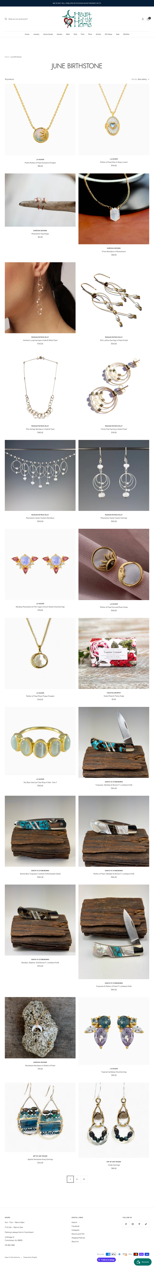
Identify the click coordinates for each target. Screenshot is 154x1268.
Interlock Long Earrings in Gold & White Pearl (40, 340)
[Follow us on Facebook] (126, 1224)
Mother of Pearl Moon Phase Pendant (40, 696)
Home (27, 34)
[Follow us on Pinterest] (139, 1224)
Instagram (75, 1230)
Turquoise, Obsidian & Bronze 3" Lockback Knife (113, 785)
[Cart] (148, 19)
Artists (98, 34)
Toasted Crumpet (114, 693)
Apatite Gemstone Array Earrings (40, 1159)
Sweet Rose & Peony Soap (114, 696)
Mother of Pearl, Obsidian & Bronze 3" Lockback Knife (113, 874)
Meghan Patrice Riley (40, 337)
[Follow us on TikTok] (146, 1224)
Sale (117, 34)
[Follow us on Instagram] (132, 1224)
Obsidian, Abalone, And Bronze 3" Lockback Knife (40, 962)
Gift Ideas (108, 34)
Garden (59, 34)
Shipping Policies (78, 1238)
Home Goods (48, 34)
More (90, 34)
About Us (75, 1241)
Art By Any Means (40, 1156)
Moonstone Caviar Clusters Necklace (40, 518)
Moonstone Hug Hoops (40, 234)
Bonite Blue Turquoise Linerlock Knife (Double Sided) (40, 874)
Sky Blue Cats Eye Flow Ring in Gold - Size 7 (40, 782)
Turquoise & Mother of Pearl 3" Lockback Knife (114, 986)
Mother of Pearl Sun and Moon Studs (114, 607)
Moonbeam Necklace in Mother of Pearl (40, 1065)
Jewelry (36, 34)
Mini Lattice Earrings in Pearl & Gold (114, 340)
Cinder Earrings (114, 1165)
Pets (82, 34)
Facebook (75, 1226)
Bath (68, 34)
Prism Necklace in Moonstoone (114, 251)
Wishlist (126, 34)
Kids (75, 34)
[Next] (83, 1179)
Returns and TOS (78, 1234)
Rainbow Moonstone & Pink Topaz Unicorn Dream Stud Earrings (40, 607)
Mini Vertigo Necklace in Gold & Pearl (40, 429)
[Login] (143, 19)
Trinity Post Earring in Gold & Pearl (114, 429)
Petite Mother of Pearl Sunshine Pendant (40, 163)
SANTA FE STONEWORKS (114, 782)
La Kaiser (40, 159)
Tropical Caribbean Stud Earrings (114, 1072)
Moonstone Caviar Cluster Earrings (114, 518)
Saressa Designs (40, 230)
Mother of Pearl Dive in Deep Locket (114, 162)
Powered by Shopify (30, 1257)
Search (74, 1222)
